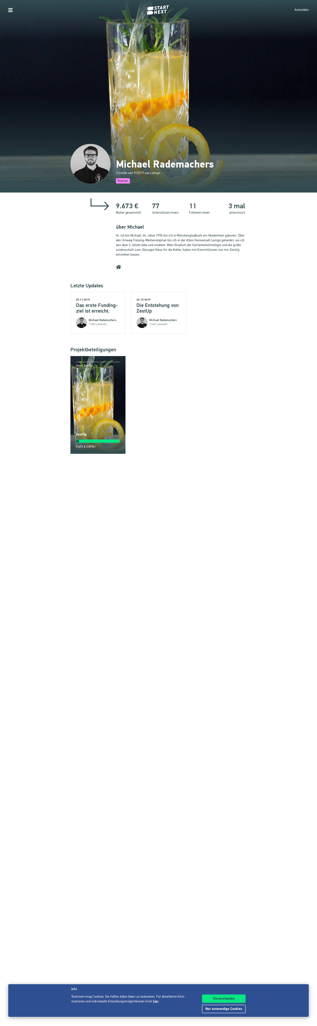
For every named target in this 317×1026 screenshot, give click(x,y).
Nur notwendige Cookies (223, 1009)
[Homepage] (158, 10)
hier (156, 1001)
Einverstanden (224, 999)
